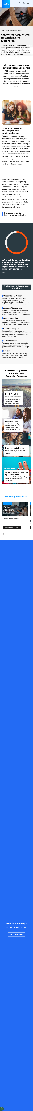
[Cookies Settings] (2, 1109)
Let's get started (16, 934)
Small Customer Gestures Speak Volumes (16, 473)
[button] (10, 534)
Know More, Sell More (14, 448)
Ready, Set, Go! (11, 394)
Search (19, 3)
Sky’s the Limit (11, 422)
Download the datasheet (11, 527)
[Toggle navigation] (28, 3)
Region (23, 3)
